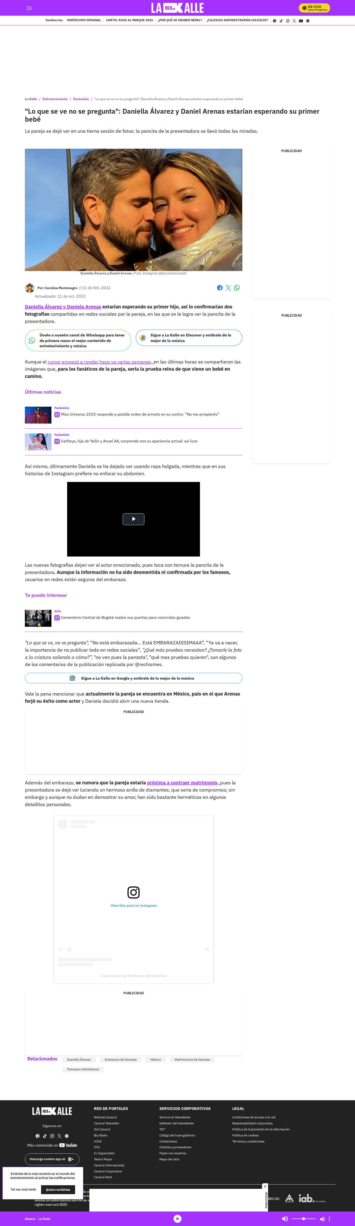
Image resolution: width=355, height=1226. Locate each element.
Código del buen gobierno (177, 1135)
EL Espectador (104, 1153)
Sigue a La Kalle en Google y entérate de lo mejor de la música (137, 678)
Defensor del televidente (176, 1123)
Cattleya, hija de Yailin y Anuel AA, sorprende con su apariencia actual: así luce (129, 441)
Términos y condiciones (248, 1141)
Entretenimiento (55, 99)
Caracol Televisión (106, 1123)
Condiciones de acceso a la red (254, 1117)
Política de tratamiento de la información (261, 1129)
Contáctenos (168, 1141)
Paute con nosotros (172, 1153)
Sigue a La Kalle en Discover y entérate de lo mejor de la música (190, 338)
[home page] (177, 8)
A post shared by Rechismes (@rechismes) (134, 976)
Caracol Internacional (109, 1165)
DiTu (97, 1147)
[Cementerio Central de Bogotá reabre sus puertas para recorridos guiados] (38, 618)
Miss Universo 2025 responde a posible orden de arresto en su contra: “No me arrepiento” (140, 414)
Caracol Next (103, 1177)
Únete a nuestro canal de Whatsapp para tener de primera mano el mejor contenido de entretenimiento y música (82, 340)
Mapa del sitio (169, 1159)
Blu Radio (100, 1135)
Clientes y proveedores (175, 1147)
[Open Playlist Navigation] (329, 1218)
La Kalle (31, 99)
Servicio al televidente (175, 1117)
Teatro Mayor (103, 1159)
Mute (285, 1219)
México (155, 1060)
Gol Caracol (102, 1129)
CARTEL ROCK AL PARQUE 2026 (129, 20)
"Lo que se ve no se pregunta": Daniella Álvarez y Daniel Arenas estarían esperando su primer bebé (168, 99)
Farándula (81, 99)
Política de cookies (245, 1135)
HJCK (98, 1141)
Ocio (57, 611)
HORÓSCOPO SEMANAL (84, 20)
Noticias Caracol (105, 1117)
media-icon (177, 1218)
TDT (162, 1129)
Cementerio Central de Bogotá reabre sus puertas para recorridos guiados (125, 617)
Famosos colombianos (83, 1069)
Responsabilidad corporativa (252, 1123)
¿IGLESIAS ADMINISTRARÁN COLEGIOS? (237, 20)
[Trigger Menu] (29, 8)
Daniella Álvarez (79, 1060)
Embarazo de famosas (121, 1060)
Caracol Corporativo (108, 1171)
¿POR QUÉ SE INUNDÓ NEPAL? (180, 20)
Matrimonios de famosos (192, 1060)
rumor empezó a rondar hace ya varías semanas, (101, 361)
